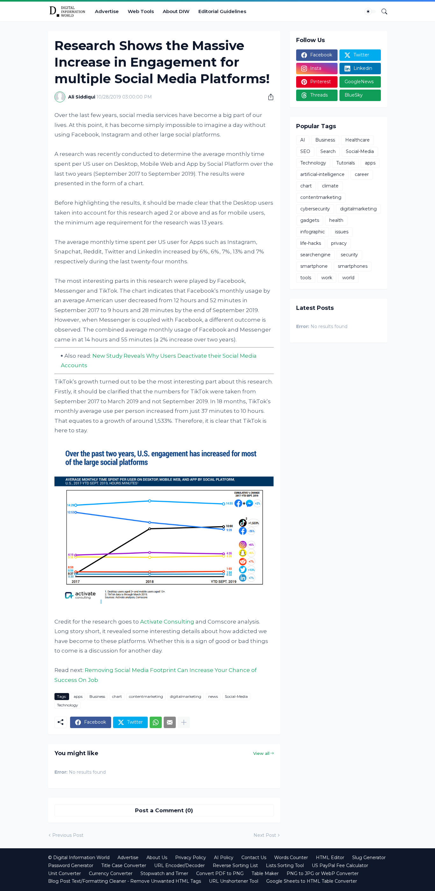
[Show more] (184, 722)
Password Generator (70, 865)
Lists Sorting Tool (285, 865)
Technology (67, 705)
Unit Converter (64, 873)
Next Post (264, 835)
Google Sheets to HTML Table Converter (311, 881)
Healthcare (357, 140)
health (336, 220)
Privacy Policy (190, 857)
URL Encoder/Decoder (179, 865)
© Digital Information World (79, 857)
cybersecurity (315, 209)
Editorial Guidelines (222, 11)
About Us (156, 857)
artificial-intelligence (322, 174)
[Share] (268, 96)
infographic (312, 232)
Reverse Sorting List (235, 865)
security (349, 255)
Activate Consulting (167, 621)
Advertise (107, 11)
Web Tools (141, 11)
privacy (339, 243)
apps (78, 696)
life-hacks (310, 243)
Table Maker (265, 873)
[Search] (381, 11)
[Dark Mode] (370, 11)
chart (117, 696)
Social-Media (236, 696)
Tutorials (345, 163)
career (362, 174)
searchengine (315, 255)
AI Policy (223, 857)
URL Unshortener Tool (233, 881)
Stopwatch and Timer (164, 873)
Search (328, 151)
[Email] (170, 722)
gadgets (309, 220)
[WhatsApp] (156, 722)
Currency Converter (110, 873)
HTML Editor (330, 857)
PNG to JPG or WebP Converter (323, 873)
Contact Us (253, 857)
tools (305, 278)
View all (261, 753)
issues (341, 232)
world (348, 278)
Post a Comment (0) (164, 810)
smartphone (314, 266)
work (326, 278)
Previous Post (67, 835)
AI (302, 140)
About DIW (176, 11)
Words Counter (291, 857)
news (213, 696)
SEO (305, 151)
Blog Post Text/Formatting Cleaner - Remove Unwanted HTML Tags (124, 881)
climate (330, 186)
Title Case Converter (123, 865)
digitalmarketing (185, 696)
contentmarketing (146, 696)
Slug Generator (369, 857)
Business (97, 696)
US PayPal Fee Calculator (340, 865)
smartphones (352, 266)
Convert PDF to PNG (220, 873)
